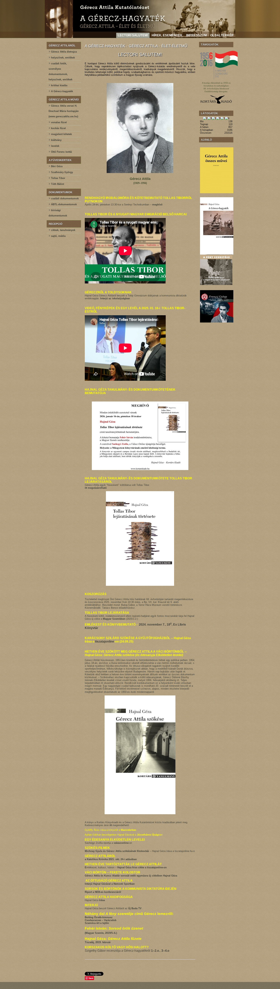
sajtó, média (58, 236)
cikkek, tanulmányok (63, 230)
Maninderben (128, 830)
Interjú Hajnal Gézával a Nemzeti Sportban (110, 883)
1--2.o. (155, 950)
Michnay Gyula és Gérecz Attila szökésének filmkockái (117, 851)
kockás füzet (58, 128)
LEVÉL (133, 308)
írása (102, 900)
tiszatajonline (104, 641)
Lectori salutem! (133, 35)
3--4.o (165, 950)
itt (111, 825)
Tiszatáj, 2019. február (98, 942)
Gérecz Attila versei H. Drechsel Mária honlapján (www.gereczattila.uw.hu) (64, 111)
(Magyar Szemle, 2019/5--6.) (101, 933)
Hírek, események (167, 35)
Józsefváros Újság (147, 834)
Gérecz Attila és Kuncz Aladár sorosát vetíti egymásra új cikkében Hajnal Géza (131, 875)
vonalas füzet (59, 122)
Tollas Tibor (58, 178)
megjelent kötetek (61, 134)
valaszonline (121, 842)
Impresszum (196, 35)
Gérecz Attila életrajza (64, 51)
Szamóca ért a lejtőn (97, 923)
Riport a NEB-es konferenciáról (103, 892)
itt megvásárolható (96, 487)
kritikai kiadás (59, 85)
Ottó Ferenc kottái (61, 151)
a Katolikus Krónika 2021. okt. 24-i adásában (111, 859)
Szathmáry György (62, 172)
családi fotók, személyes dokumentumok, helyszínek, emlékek (60, 71)
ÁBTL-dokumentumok (64, 204)
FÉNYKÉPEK (105, 308)
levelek (55, 145)
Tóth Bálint (57, 184)
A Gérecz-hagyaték (62, 91)
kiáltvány (56, 140)
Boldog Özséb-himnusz (99, 917)
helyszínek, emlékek (63, 57)
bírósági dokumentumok (58, 213)
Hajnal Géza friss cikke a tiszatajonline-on (142, 867)
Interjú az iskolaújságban (115, 298)
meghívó (157, 204)
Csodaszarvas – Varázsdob (100, 920)
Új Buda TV (135, 908)
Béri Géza (56, 166)
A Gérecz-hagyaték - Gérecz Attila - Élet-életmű (136, 46)
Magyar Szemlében (114, 618)
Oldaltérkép (222, 35)
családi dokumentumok (65, 198)
